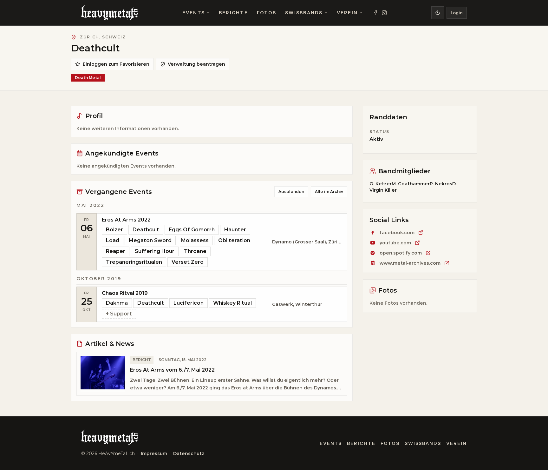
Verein (347, 13)
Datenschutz (188, 453)
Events (193, 13)
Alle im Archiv (329, 191)
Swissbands (304, 13)
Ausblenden (291, 191)
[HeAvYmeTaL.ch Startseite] (109, 12)
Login (457, 13)
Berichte (233, 13)
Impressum (154, 453)
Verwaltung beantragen (196, 64)
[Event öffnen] (222, 242)
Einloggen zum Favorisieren (116, 64)
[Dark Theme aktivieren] (437, 12)
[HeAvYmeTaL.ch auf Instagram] (384, 12)
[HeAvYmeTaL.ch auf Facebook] (375, 12)
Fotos (266, 13)
